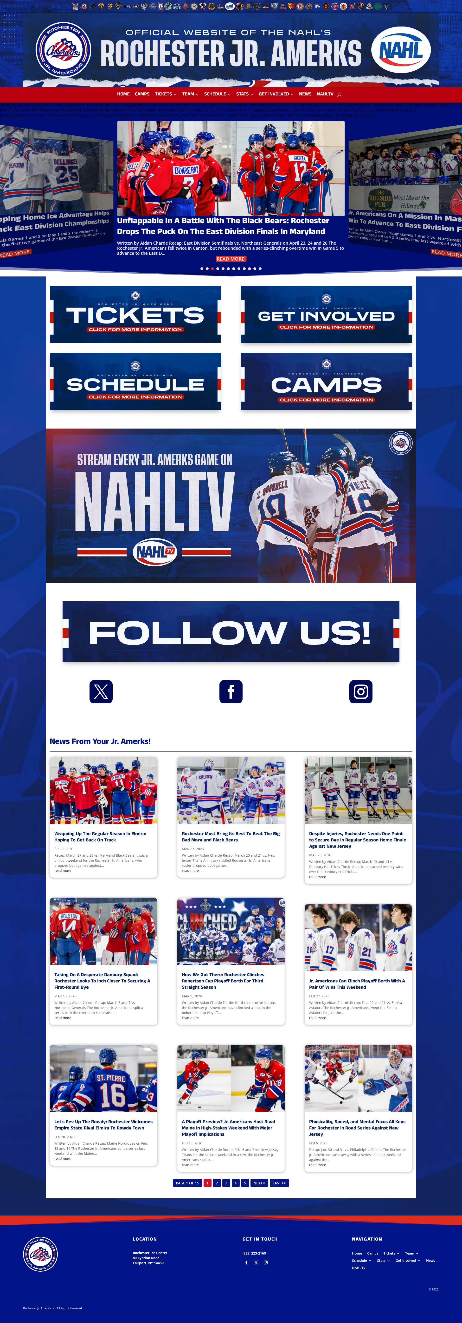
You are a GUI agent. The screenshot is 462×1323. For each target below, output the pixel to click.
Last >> (279, 1183)
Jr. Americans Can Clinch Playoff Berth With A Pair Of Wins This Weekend (357, 985)
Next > (259, 1183)
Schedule (215, 95)
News (305, 95)
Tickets (163, 95)
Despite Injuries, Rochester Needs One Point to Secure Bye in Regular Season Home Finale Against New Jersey (357, 840)
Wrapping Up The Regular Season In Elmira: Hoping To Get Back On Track (100, 837)
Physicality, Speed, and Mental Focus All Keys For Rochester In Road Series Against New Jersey (357, 1128)
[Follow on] (246, 1262)
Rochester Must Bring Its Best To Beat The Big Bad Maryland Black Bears (231, 837)
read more (62, 870)
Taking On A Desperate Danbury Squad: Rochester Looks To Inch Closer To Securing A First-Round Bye (102, 981)
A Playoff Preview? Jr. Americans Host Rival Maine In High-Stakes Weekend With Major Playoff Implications (228, 1128)
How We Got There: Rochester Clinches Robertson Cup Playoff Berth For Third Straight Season (223, 981)
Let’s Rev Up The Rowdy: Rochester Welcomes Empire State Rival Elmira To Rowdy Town (103, 1125)
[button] (201, 268)
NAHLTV (325, 95)
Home (123, 95)
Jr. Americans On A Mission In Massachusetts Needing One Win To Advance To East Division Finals (226, 227)
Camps (142, 95)
